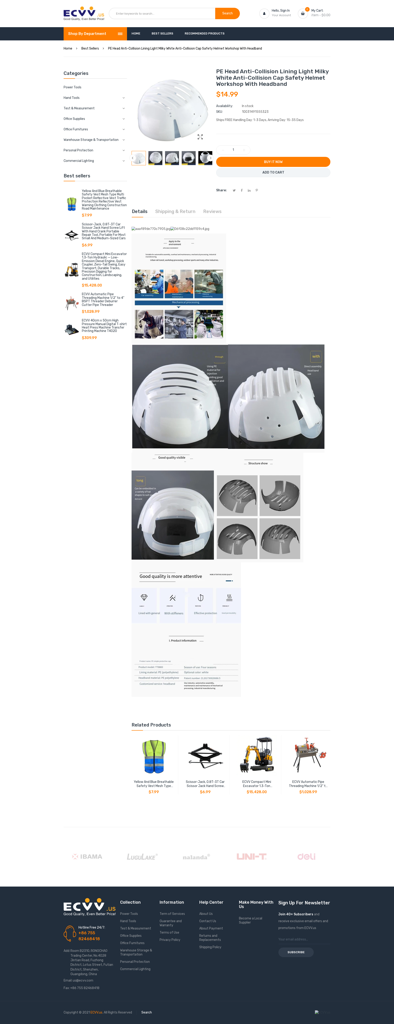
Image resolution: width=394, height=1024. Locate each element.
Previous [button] (132, 158)
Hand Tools (128, 921)
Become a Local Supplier (250, 920)
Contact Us (207, 921)
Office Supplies (131, 936)
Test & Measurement (135, 928)
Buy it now (273, 162)
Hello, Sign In (281, 11)
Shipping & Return (175, 211)
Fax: (67, 988)
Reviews (212, 211)
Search (146, 1012)
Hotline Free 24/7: (91, 927)
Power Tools (72, 87)
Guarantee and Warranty (171, 923)
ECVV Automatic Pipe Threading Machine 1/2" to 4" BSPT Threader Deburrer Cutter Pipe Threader (103, 299)
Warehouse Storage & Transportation (136, 952)
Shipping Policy (210, 947)
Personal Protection (135, 962)
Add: (67, 951)
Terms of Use (169, 932)
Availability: (224, 106)
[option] (138, 158)
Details (140, 211)
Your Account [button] (281, 15)
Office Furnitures (132, 943)
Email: (68, 980)
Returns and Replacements (210, 938)
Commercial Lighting (135, 969)
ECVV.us (96, 1012)
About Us (206, 914)
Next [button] (210, 158)
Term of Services (172, 914)
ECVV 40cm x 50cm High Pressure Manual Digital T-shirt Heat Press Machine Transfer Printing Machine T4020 (104, 326)
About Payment (211, 928)
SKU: (219, 112)
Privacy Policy (170, 940)
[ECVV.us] (84, 11)
